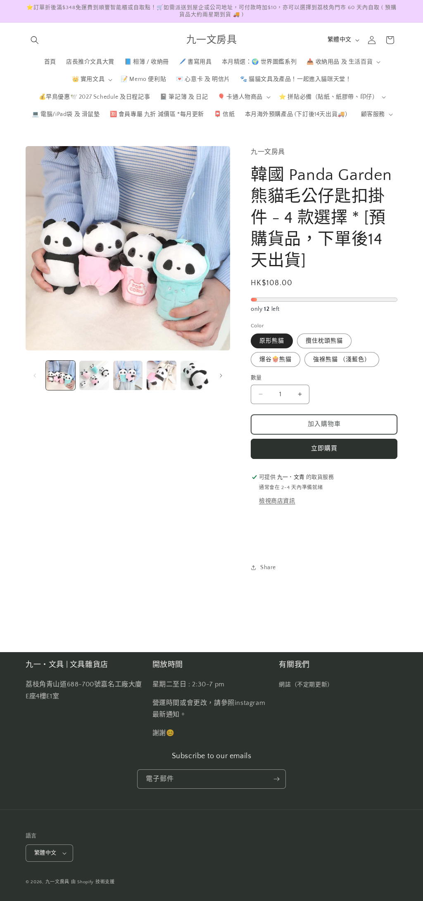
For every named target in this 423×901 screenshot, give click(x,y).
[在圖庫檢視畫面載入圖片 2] (94, 375)
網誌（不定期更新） (306, 684)
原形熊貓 (271, 341)
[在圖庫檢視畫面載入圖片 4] (161, 375)
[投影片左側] (35, 376)
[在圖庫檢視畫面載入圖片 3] (128, 375)
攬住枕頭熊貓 (324, 341)
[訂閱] (276, 779)
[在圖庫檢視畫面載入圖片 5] (195, 375)
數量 (256, 378)
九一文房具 (57, 882)
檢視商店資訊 (277, 501)
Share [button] (268, 567)
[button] (35, 40)
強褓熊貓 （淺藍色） (342, 359)
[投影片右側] (221, 376)
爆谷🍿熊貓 (275, 359)
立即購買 (324, 448)
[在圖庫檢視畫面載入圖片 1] (60, 375)
